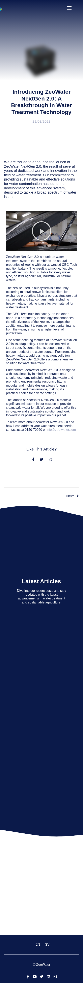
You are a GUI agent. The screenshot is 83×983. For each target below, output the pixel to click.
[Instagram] (55, 976)
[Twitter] (41, 976)
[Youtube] (34, 976)
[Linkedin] (48, 976)
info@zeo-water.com (61, 429)
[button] (41, 231)
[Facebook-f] (28, 976)
